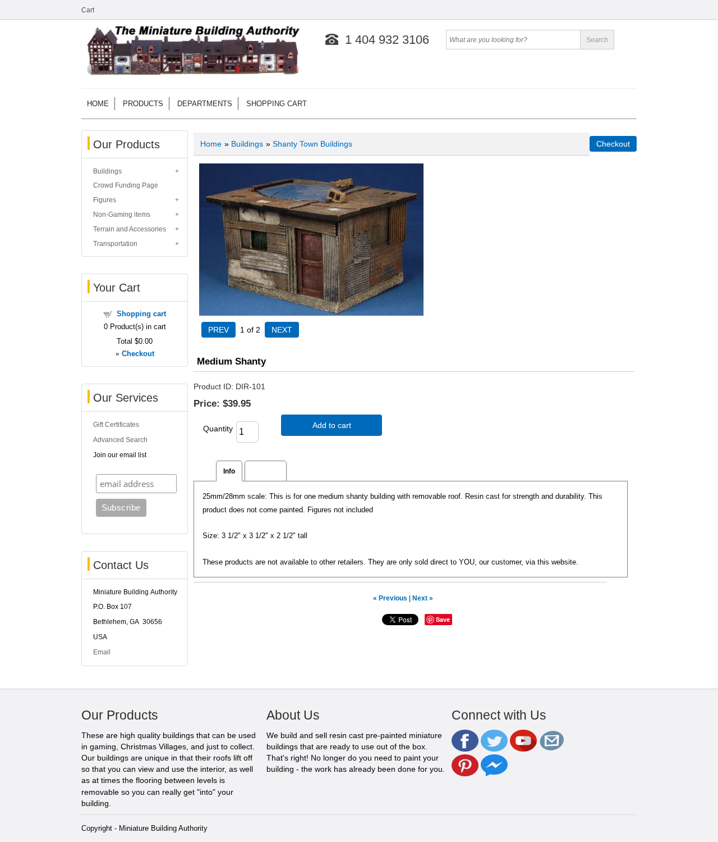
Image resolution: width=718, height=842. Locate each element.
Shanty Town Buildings (312, 143)
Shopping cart (276, 103)
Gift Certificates (116, 425)
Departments (204, 103)
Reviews (265, 471)
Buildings (107, 171)
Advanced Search (120, 440)
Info (229, 471)
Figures (104, 200)
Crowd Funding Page (125, 185)
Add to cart (331, 425)
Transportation (115, 244)
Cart (87, 10)
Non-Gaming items (121, 215)
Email (102, 652)
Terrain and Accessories (129, 229)
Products (143, 103)
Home (98, 103)
